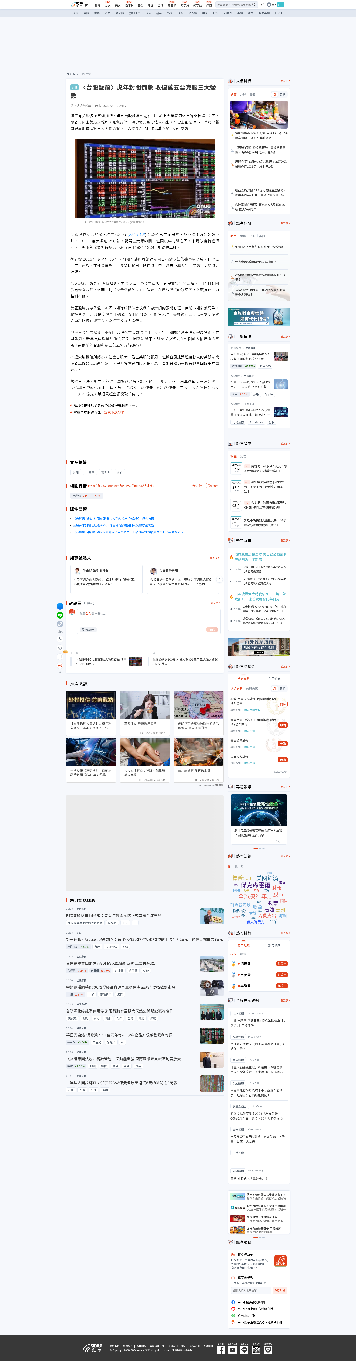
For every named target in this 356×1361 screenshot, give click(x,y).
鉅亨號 (197, 5)
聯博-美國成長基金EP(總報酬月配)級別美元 (253, 701)
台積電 (245, 974)
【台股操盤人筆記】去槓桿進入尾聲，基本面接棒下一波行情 (90, 726)
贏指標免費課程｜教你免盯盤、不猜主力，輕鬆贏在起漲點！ (265, 487)
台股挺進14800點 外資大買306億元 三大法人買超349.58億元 (185, 661)
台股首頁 (197, 485)
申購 (283, 725)
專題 (240, 13)
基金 (140, 5)
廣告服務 (141, 1346)
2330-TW (137, 234)
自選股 (279, 13)
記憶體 (245, 963)
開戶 (283, 704)
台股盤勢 (85, 74)
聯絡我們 (173, 1346)
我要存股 (212, 485)
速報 (148, 13)
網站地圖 (195, 1346)
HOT (247, 466)
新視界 (228, 13)
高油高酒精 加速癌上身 (194, 770)
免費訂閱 (279, 1290)
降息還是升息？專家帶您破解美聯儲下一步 (106, 405)
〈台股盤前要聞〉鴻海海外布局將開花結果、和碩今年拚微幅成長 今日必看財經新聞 (128, 532)
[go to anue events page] (263, 4)
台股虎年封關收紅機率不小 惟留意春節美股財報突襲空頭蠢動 (113, 525)
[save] (60, 656)
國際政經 (249, 404)
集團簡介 (128, 1346)
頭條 (75, 13)
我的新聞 (264, 13)
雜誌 (250, 13)
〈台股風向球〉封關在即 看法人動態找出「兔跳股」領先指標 (113, 518)
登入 (274, 4)
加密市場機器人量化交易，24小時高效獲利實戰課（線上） (265, 522)
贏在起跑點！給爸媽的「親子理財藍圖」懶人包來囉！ (124, 485)
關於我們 (114, 1346)
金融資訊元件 (157, 1346)
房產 (205, 13)
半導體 (245, 985)
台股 (108, 5)
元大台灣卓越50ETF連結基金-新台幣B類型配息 (253, 722)
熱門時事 (134, 13)
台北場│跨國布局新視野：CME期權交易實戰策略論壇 (265, 504)
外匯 (150, 5)
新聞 (97, 5)
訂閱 (209, 5)
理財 (215, 13)
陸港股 (129, 5)
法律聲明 (208, 1346)
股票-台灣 (249, 731)
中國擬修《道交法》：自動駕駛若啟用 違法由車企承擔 (90, 772)
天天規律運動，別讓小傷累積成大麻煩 (144, 772)
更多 (282, 94)
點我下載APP (114, 412)
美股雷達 (250, 348)
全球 (160, 5)
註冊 (280, 4)
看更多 (213, 558)
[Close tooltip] (91, 665)
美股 (118, 5)
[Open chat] (60, 665)
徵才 (183, 1346)
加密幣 (172, 5)
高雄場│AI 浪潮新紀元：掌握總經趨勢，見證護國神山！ (265, 468)
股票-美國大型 (251, 710)
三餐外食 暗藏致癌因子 (140, 724)
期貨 (180, 13)
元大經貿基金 (239, 740)
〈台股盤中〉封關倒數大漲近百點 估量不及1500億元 (100, 661)
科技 (108, 13)
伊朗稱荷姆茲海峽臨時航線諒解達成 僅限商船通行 (198, 726)
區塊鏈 (193, 13)
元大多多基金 (239, 756)
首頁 (87, 5)
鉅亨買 (185, 5)
